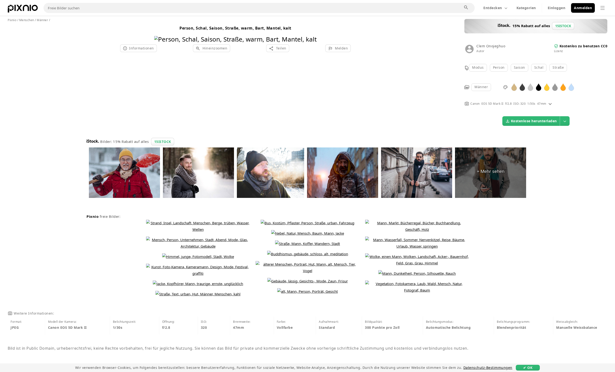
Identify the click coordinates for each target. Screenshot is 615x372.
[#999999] (555, 87)
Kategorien (526, 8)
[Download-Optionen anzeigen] (565, 121)
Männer (481, 87)
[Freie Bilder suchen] (466, 7)
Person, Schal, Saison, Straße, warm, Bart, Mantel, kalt (235, 28)
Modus (478, 67)
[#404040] (522, 87)
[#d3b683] (514, 87)
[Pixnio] (23, 9)
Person (499, 67)
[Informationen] (550, 104)
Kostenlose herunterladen (534, 121)
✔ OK (527, 367)
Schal (539, 67)
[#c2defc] (571, 87)
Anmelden (583, 8)
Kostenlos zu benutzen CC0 (584, 46)
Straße (558, 67)
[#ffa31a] (563, 87)
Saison (519, 67)
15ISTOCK (162, 141)
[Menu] (602, 8)
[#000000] (538, 87)
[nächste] (311, 33)
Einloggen (557, 8)
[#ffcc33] (547, 87)
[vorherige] (159, 33)
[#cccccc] (530, 87)
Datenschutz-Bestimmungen (487, 367)
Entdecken (492, 8)
